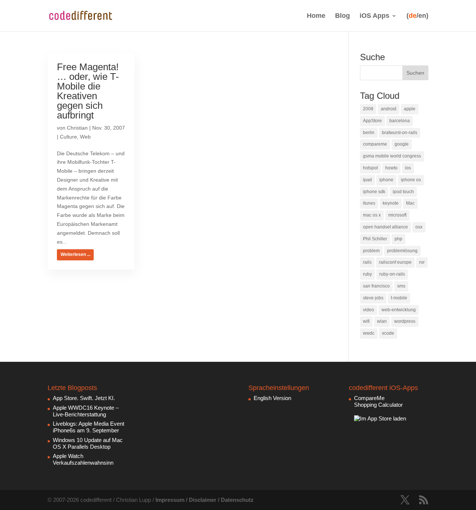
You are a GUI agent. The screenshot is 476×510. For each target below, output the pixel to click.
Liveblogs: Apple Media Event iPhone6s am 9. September (88, 426)
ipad (367, 179)
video (368, 309)
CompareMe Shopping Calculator (378, 401)
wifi (366, 321)
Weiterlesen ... (75, 254)
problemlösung (402, 250)
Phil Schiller (375, 238)
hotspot (370, 167)
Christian (77, 128)
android (388, 108)
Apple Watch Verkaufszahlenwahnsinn (83, 459)
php (398, 238)
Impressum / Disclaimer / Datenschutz (204, 500)
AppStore (372, 120)
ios (408, 167)
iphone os (411, 179)
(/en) (417, 15)
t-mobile (399, 298)
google (402, 144)
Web (85, 137)
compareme (375, 144)
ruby (367, 274)
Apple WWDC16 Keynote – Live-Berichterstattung (86, 411)
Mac (410, 203)
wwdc (368, 333)
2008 (368, 108)
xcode (388, 333)
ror (422, 262)
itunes (369, 203)
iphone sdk (374, 191)
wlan (382, 321)
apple (409, 108)
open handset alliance (385, 227)
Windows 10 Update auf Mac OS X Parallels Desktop (88, 443)
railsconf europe (395, 262)
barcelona (399, 120)
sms (401, 286)
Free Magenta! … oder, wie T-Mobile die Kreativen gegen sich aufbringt (88, 91)
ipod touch (403, 191)
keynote (391, 203)
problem (371, 250)
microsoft (397, 215)
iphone (386, 179)
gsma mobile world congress (392, 156)
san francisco (376, 286)
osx (418, 227)
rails (367, 262)
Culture (68, 137)
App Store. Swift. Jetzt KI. (84, 398)
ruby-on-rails (392, 274)
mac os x (372, 215)
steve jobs (373, 298)
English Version (272, 398)
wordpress (404, 321)
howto (391, 167)
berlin (368, 132)
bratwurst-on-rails (399, 132)
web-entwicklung (399, 309)
